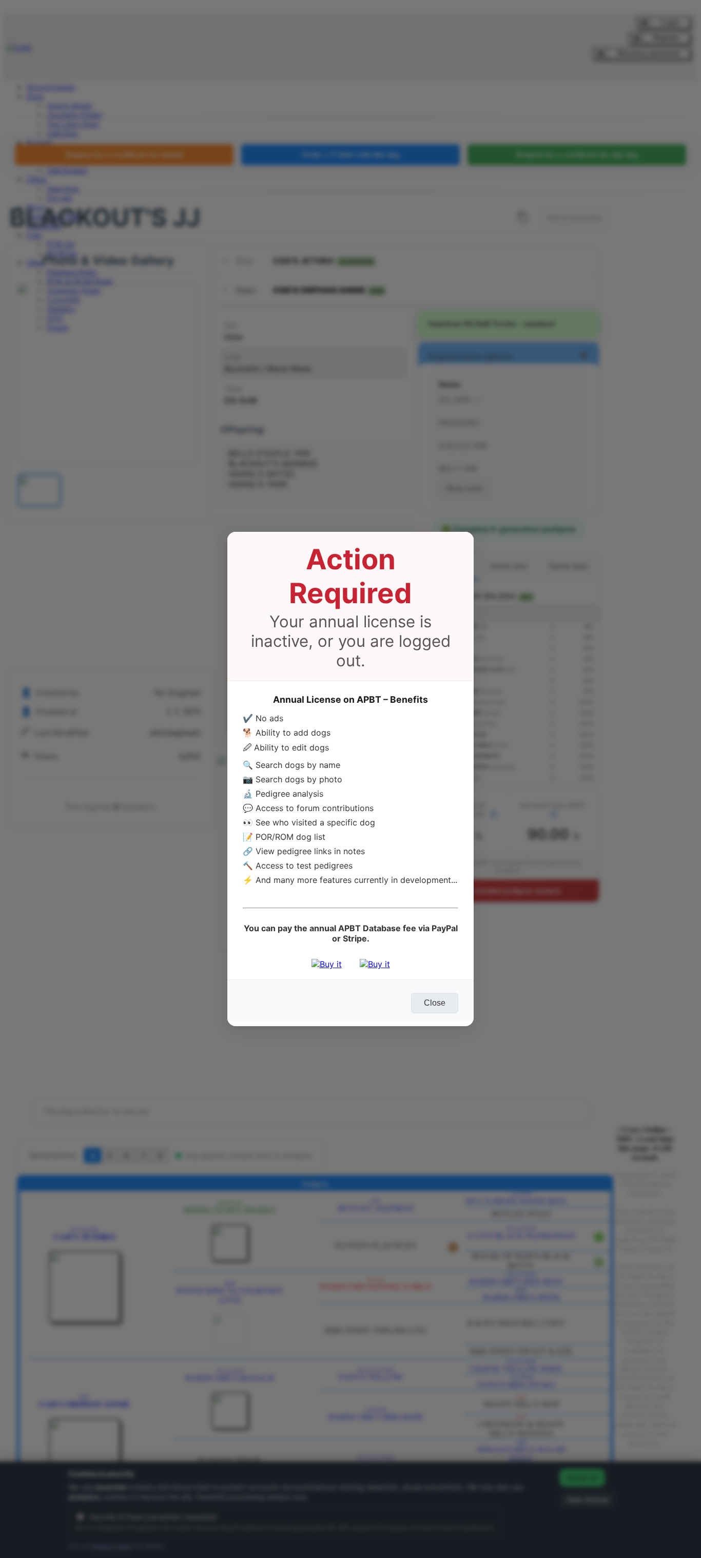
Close (434, 1002)
